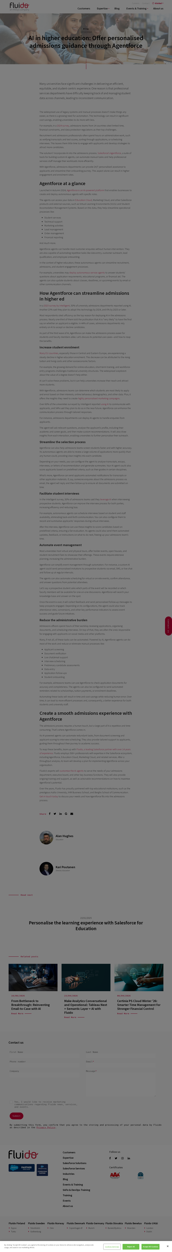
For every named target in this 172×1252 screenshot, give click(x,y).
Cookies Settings (112, 1247)
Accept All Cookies (150, 1247)
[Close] (168, 1246)
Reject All (131, 1247)
